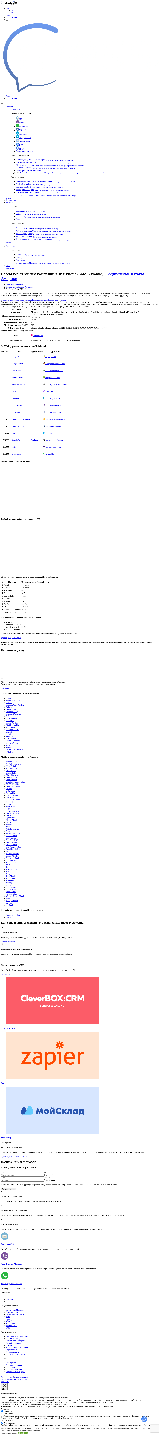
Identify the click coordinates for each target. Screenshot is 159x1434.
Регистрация (11, 17)
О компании (31, 255)
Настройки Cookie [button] (9, 1433)
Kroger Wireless (12, 811)
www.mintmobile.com (54, 371)
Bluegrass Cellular (13, 700)
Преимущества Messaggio (43, 263)
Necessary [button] (5, 1409)
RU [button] (7, 8)
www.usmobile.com (53, 412)
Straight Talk (17, 440)
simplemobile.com (52, 378)
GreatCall (10, 804)
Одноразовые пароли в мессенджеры (46, 195)
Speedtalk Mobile (18, 384)
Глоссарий (38, 216)
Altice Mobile (11, 768)
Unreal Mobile (11, 889)
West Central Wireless (14, 750)
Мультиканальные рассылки (50, 165)
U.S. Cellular (11, 738)
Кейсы (32, 219)
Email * (47, 1178)
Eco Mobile (10, 793)
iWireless (9, 752)
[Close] (2, 103)
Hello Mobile (11, 806)
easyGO (9, 903)
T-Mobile (9, 736)
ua (12, 13)
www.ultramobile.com (54, 405)
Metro (14, 447)
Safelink (9, 851)
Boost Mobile (11, 780)
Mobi (8, 827)
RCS (21, 145)
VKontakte (23, 130)
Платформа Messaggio (15, 1310)
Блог (8, 266)
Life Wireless (11, 815)
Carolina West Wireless (15, 705)
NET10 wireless (12, 829)
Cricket (9, 789)
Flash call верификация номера (43, 184)
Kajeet (8, 809)
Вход (8, 15)
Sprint (8, 734)
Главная (9, 107)
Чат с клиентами (13, 1312)
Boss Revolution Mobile (15, 782)
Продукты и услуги (14, 109)
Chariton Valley (12, 712)
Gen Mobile (10, 798)
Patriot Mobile (11, 836)
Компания (10, 246)
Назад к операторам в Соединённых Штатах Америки (24, 300)
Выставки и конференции (17, 1336)
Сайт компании (50, 1180)
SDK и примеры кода (40, 234)
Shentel (9, 732)
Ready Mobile (11, 845)
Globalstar (10, 721)
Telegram (22, 134)
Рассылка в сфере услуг (16, 1354)
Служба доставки (13, 1343)
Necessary (8, 1411)
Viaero (8, 747)
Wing (8, 898)
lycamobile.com (51, 454)
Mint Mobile (16, 370)
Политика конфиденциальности (14, 1377)
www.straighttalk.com (54, 440)
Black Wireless (12, 775)
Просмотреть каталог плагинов (14, 1156)
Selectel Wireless (12, 854)
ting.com (48, 433)
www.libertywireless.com (55, 426)
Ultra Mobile (17, 405)
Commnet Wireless (13, 714)
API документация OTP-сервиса (44, 231)
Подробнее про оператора (58, 300)
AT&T (8, 698)
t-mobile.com (38, 336)
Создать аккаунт (8, 942)
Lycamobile (16, 454)
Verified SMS (24, 141)
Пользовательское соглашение (14, 1379)
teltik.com (49, 391)
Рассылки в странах (36, 236)
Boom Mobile (11, 777)
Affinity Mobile (12, 762)
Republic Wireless (13, 849)
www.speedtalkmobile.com (56, 384)
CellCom (9, 707)
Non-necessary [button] (7, 1420)
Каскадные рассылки (15, 1314)
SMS (21, 119)
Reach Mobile (11, 842)
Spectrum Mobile (13, 858)
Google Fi (16, 356)
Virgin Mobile (11, 894)
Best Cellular (11, 773)
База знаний (31, 211)
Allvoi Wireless (12, 766)
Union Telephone (13, 741)
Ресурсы (9, 202)
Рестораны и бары (13, 1339)
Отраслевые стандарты (15, 1372)
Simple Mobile (17, 377)
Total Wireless (11, 878)
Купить (4, 638)
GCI (7, 716)
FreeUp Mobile (12, 795)
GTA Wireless (11, 718)
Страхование (11, 1350)
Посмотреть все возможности (28, 170)
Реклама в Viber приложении (42, 192)
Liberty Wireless (18, 426)
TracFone (34, 440)
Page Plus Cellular (13, 833)
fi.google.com (50, 357)
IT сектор (10, 1345)
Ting (13, 433)
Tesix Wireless (11, 869)
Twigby (9, 883)
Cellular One (11, 709)
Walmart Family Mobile (21, 419)
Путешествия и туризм (15, 1341)
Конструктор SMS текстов (39, 187)
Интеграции (11, 200)
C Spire (9, 703)
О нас (8, 1301)
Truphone (15, 398)
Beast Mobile (11, 771)
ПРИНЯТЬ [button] (23, 1433)
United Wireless (12, 743)
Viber (21, 123)
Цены (8, 198)
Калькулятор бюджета (42, 190)
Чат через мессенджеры (44, 162)
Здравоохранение (13, 1352)
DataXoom (10, 791)
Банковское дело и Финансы (18, 1347)
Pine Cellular (11, 727)
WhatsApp (23, 126)
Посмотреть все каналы (26, 151)
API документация (37, 228)
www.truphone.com (53, 398)
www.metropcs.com (53, 447)
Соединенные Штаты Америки (19, 287)
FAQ (31, 214)
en (12, 10)
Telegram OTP (25, 138)
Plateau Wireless (12, 730)
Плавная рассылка (45, 168)
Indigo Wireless (12, 723)
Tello (8, 865)
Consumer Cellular (13, 786)
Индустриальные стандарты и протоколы (51, 239)
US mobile (16, 412)
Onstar (8, 831)
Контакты (25, 260)
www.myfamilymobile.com (56, 419)
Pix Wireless (11, 838)
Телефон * (48, 1175)
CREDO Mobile (12, 784)
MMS (21, 149)
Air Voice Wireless (13, 764)
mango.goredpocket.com (55, 364)
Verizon (9, 745)
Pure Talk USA (12, 840)
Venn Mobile (11, 892)
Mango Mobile (17, 363)
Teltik (14, 391)
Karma (8, 917)
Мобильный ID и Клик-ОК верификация (49, 181)
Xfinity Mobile (12, 901)
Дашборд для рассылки (45, 160)
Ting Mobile (11, 876)
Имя (45, 1172)
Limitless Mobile (12, 725)
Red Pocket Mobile (13, 847)
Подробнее (5, 958)
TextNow (9, 871)
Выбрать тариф (14, 638)
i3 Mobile (10, 905)
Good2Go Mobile (13, 800)
